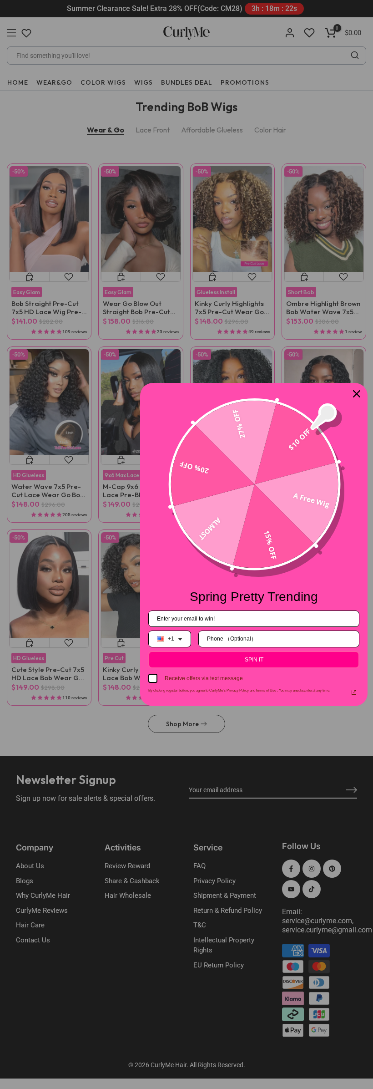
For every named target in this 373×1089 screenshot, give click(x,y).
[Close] (357, 394)
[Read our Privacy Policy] (353, 692)
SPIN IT (254, 659)
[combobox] (169, 639)
